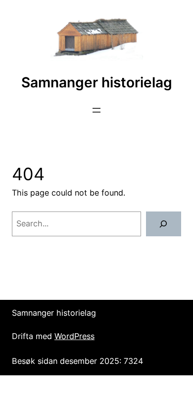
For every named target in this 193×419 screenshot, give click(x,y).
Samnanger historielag (96, 82)
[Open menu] (96, 110)
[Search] (163, 223)
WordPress (74, 336)
